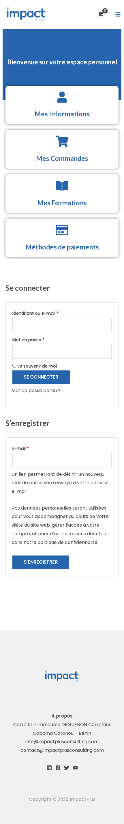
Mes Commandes (62, 158)
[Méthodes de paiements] (62, 230)
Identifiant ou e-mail (47, 312)
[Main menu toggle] (118, 14)
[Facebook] (58, 767)
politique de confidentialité (67, 542)
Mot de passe (39, 339)
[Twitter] (66, 767)
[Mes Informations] (62, 97)
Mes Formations (62, 203)
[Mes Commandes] (62, 141)
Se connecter (41, 377)
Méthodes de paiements (62, 247)
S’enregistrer (41, 562)
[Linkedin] (49, 767)
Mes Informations (62, 114)
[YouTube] (75, 767)
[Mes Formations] (62, 185)
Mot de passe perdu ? (36, 390)
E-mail (32, 447)
